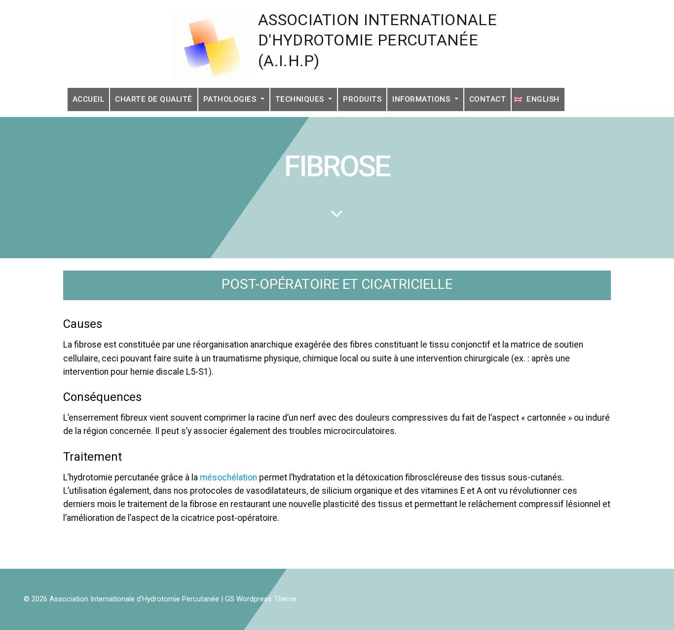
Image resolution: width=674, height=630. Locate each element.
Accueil (89, 99)
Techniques (301, 99)
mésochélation (228, 477)
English (543, 99)
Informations (422, 99)
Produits (362, 99)
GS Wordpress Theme (261, 598)
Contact (487, 99)
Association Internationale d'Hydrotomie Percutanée (134, 598)
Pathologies (231, 99)
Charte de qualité (153, 99)
